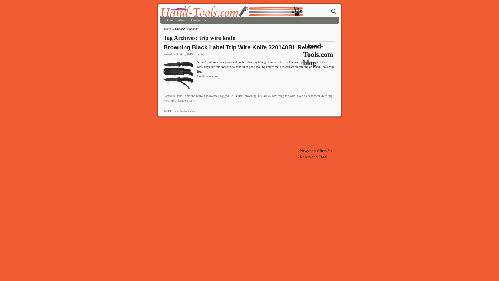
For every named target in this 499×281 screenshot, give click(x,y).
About (182, 20)
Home (169, 20)
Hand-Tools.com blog (318, 54)
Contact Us (198, 20)
